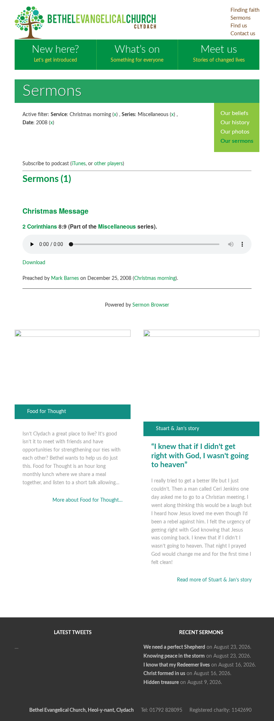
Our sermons (236, 141)
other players (108, 163)
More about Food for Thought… (87, 500)
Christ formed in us (164, 673)
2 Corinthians (39, 226)
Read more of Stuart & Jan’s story (214, 580)
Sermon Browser (150, 305)
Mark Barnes (65, 278)
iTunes (79, 163)
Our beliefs (234, 113)
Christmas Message (55, 211)
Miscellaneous (117, 226)
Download (33, 262)
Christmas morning (155, 278)
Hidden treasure (161, 682)
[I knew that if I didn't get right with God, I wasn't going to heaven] (201, 335)
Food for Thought (46, 411)
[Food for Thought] (73, 335)
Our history (234, 122)
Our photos (234, 132)
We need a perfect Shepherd (174, 647)
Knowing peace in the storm (174, 656)
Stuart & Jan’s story (177, 428)
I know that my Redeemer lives (176, 665)
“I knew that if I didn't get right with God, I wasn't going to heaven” (200, 456)
